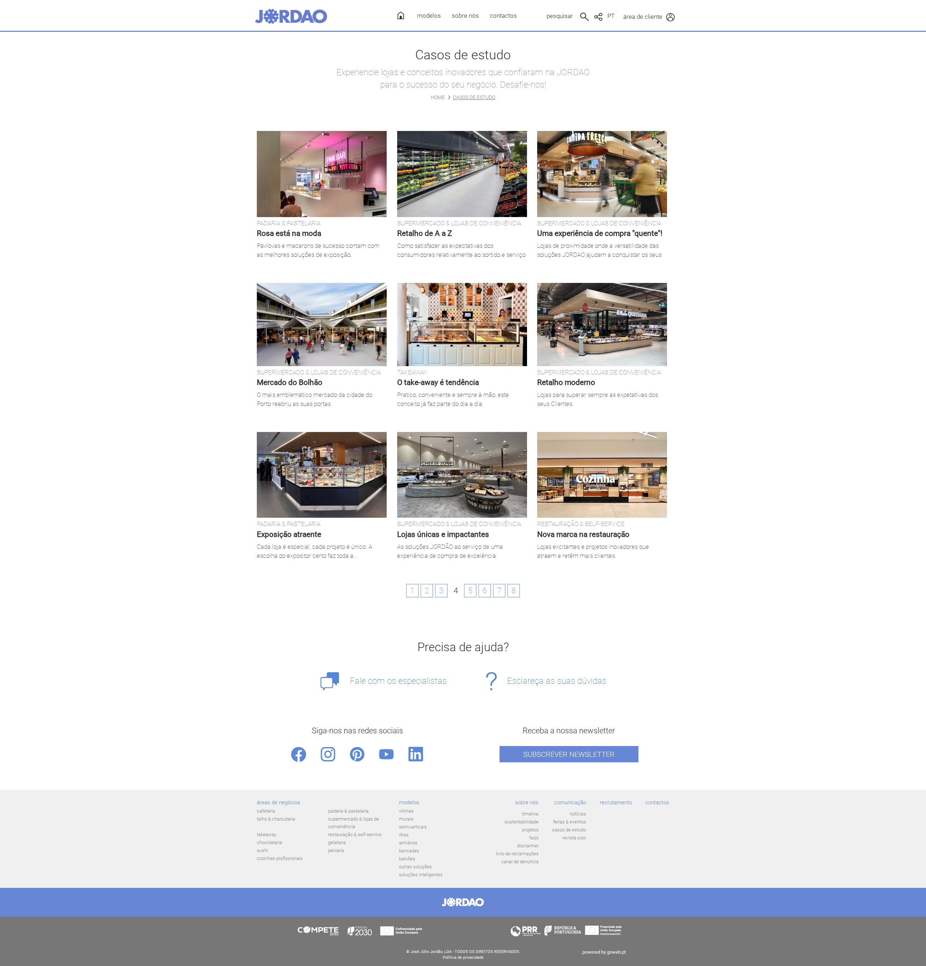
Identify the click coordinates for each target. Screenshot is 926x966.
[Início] (398, 15)
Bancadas (409, 850)
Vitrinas (406, 811)
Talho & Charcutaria (276, 819)
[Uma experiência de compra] (602, 174)
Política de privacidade (463, 957)
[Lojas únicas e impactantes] (462, 475)
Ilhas (404, 835)
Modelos (429, 15)
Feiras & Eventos (569, 822)
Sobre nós (465, 15)
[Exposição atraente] (322, 475)
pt (611, 16)
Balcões (407, 858)
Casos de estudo (569, 829)
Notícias (578, 814)
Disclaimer (528, 845)
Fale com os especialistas (398, 681)
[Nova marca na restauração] (602, 475)
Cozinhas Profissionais (280, 858)
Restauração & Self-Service (355, 834)
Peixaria (336, 850)
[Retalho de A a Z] (462, 174)
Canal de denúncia (520, 861)
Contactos (503, 15)
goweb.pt (616, 952)
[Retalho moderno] (602, 324)
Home (438, 97)
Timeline (530, 814)
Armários (408, 843)
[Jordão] (291, 16)
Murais (406, 819)
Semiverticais (413, 827)
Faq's (534, 837)
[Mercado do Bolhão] (322, 324)
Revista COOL (574, 837)
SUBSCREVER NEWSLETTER (569, 754)
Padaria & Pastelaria (348, 811)
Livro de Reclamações (517, 853)
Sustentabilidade (522, 822)
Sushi (262, 850)
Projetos (530, 829)
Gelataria (337, 842)
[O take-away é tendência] (462, 324)
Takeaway (266, 834)
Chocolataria (269, 842)
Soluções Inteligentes (421, 874)
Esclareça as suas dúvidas (556, 681)
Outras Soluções (415, 866)
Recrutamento (616, 802)
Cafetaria (266, 811)
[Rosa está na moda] (322, 174)
